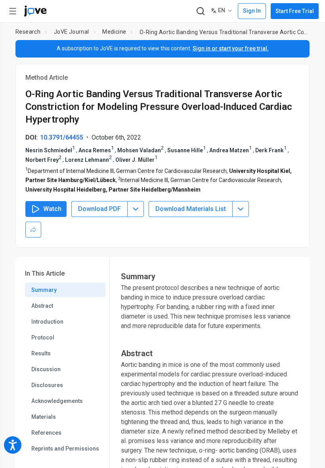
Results (41, 353)
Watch (52, 209)
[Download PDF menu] (135, 209)
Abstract (42, 306)
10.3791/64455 (61, 137)
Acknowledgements (57, 401)
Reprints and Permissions (65, 448)
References (46, 433)
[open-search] (200, 11)
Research (27, 32)
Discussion (46, 369)
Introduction (47, 321)
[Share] (33, 230)
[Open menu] (12, 11)
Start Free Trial (294, 11)
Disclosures (47, 385)
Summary (44, 290)
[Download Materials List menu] (240, 209)
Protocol (42, 337)
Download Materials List (190, 209)
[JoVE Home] (35, 11)
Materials (43, 417)
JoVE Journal (71, 32)
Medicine (114, 32)
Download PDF (99, 209)
